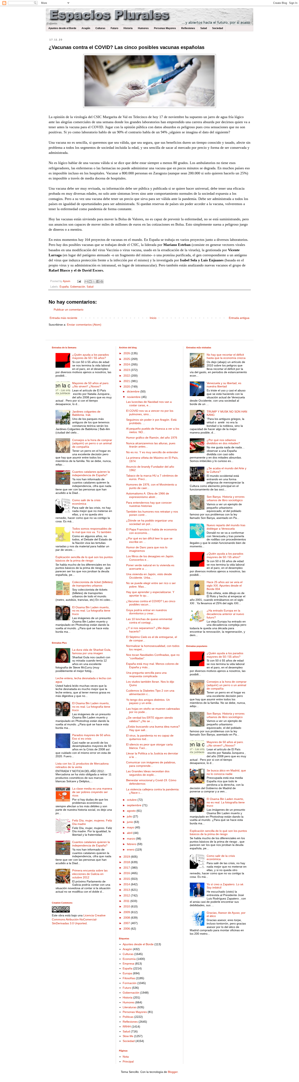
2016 (127, 873)
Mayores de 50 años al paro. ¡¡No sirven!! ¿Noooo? (90, 384)
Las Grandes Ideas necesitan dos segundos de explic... (147, 773)
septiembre (134, 805)
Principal (128, 1061)
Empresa (128, 963)
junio (130, 821)
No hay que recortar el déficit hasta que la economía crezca (226, 356)
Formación (129, 983)
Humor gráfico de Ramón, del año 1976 (151, 437)
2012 (127, 895)
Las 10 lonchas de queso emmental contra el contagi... (149, 620)
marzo (131, 838)
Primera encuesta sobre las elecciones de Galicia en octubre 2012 (90, 874)
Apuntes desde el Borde (62, 28)
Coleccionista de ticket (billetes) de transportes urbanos (92, 583)
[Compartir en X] (94, 281)
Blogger (173, 1071)
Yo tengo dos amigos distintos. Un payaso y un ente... (148, 701)
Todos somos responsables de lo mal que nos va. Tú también (91, 530)
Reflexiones (188, 28)
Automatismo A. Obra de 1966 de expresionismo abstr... (147, 495)
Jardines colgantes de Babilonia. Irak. (86, 413)
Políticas (128, 1016)
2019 (127, 856)
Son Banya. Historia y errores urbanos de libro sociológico (225, 498)
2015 (127, 878)
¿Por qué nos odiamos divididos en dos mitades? (223, 441)
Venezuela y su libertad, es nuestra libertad (224, 384)
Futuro (114, 28)
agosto (131, 810)
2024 (127, 364)
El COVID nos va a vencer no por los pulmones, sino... (149, 412)
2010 (127, 906)
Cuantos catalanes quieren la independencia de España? (91, 473)
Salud (203, 28)
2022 (127, 375)
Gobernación (77, 286)
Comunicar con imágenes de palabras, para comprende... (151, 764)
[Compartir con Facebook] (98, 281)
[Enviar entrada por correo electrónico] (79, 281)
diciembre (133, 391)
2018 (127, 862)
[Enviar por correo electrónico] (86, 281)
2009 (127, 912)
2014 (127, 884)
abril (130, 832)
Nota (126, 1056)
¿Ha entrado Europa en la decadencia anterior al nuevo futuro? (225, 614)
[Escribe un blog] (90, 281)
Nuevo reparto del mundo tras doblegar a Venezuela (226, 527)
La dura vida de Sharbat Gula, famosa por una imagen (91, 651)
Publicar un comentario (68, 309)
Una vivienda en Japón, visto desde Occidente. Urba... (149, 576)
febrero (132, 844)
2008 (127, 917)
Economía (129, 958)
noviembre (134, 397)
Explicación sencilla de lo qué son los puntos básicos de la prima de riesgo (84, 558)
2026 (127, 353)
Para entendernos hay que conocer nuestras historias (149, 504)
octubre (132, 799)
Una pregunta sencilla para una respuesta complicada (146, 674)
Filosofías (129, 978)
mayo (131, 827)
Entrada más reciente (63, 317)
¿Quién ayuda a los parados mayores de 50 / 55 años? (90, 356)
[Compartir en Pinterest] (102, 281)
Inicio (153, 317)
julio (130, 816)
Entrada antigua (239, 317)
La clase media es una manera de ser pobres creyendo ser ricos (92, 792)
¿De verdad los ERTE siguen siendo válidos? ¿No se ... (149, 719)
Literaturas (129, 1007)
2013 (127, 889)
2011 (126, 901)
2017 (127, 867)
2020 (127, 386)
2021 (127, 381)
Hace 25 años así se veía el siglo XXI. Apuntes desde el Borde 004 (224, 585)
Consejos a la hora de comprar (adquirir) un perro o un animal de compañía (92, 443)
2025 (127, 359)
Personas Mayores (165, 28)
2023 (127, 370)
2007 (127, 923)
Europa (127, 973)
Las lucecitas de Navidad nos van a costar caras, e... (149, 403)
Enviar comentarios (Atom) (84, 324)
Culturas (100, 28)
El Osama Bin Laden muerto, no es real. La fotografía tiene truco (91, 611)
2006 (127, 928)
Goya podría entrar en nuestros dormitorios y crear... (146, 611)
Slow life (128, 1036)
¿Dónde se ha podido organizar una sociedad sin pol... (149, 522)
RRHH (127, 1026)
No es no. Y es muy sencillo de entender (152, 452)
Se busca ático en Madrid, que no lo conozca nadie (226, 772)
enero (131, 849)
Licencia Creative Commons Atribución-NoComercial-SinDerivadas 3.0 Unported (79, 919)
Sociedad (217, 28)
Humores (143, 28)
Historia (128, 28)
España (64, 286)
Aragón (86, 28)
